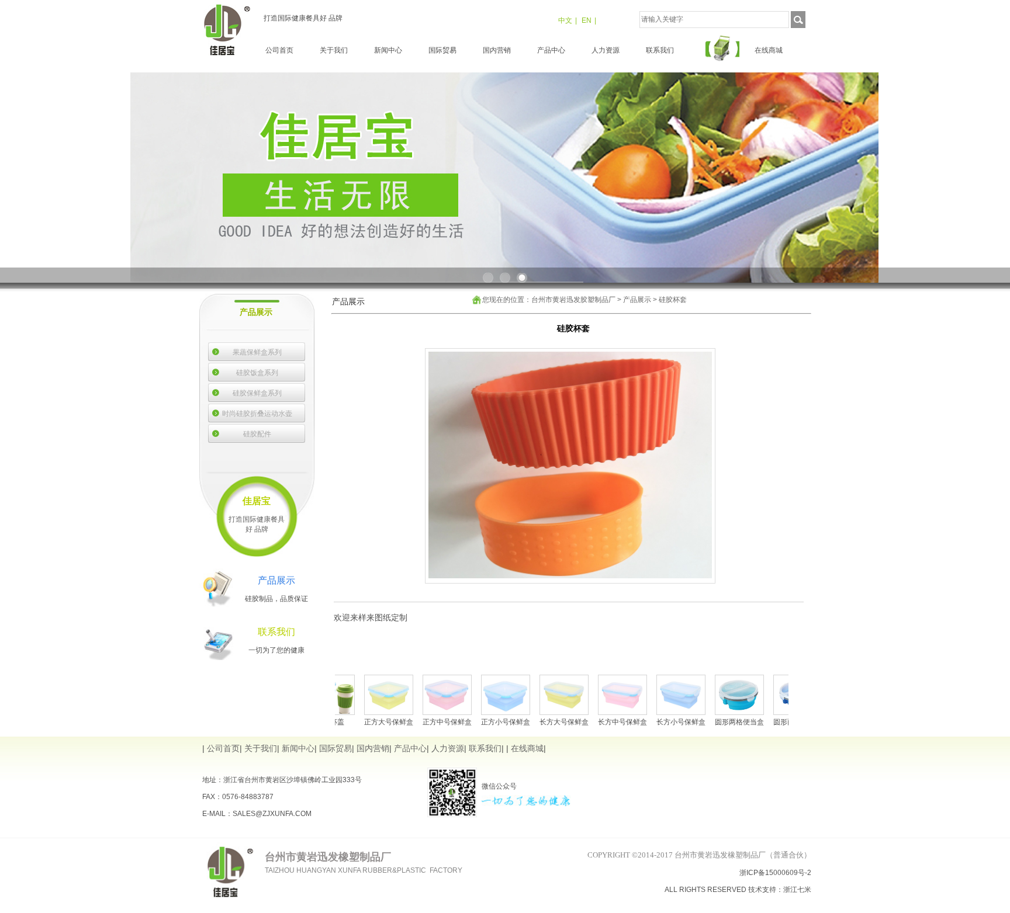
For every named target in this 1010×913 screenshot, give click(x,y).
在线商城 (769, 50)
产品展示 (637, 300)
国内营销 (497, 50)
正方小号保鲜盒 (474, 722)
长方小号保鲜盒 (650, 722)
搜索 (798, 19)
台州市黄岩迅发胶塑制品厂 (573, 300)
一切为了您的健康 (276, 650)
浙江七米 (797, 890)
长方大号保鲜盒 (533, 722)
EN (587, 20)
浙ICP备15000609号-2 (775, 873)
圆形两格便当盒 (708, 722)
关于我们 (334, 50)
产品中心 (551, 50)
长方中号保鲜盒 (591, 722)
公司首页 (279, 50)
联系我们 (660, 50)
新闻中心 (388, 50)
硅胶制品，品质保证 (276, 599)
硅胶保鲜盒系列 (257, 393)
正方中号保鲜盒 (416, 722)
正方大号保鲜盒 (357, 722)
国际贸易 (442, 50)
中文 (565, 20)
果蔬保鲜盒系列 (257, 352)
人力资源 (606, 50)
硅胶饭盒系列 (257, 373)
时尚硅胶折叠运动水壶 (257, 413)
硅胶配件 (257, 434)
